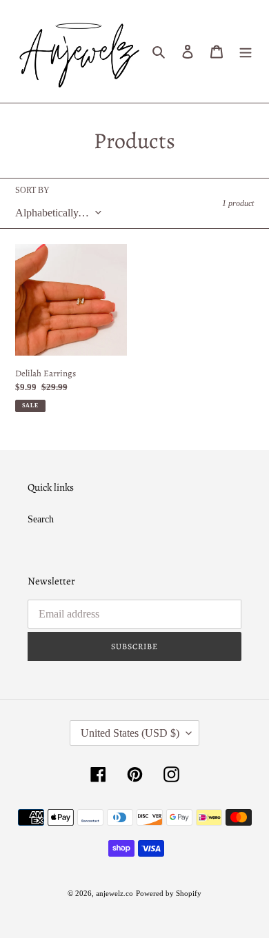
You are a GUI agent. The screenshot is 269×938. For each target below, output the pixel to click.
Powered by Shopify (168, 893)
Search (41, 519)
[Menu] (245, 51)
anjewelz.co (114, 893)
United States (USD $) (130, 733)
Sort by (32, 190)
